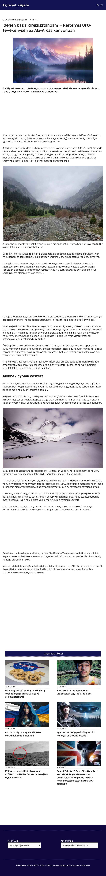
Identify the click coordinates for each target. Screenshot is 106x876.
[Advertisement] (53, 115)
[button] (98, 5)
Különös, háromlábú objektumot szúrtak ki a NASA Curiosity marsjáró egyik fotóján (26, 774)
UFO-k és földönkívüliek (15, 19)
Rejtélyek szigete (16, 5)
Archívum (13, 840)
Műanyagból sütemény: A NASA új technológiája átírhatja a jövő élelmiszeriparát (25, 693)
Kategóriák (67, 840)
